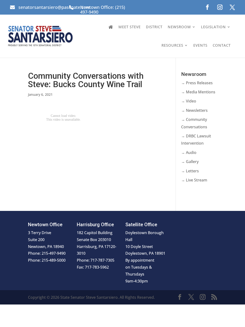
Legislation (213, 26)
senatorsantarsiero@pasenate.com (54, 7)
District (154, 26)
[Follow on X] (232, 7)
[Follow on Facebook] (207, 7)
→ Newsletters (194, 110)
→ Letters (190, 171)
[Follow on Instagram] (220, 7)
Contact (222, 45)
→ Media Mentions (198, 92)
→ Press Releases (197, 82)
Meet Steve (129, 26)
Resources (172, 45)
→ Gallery (190, 161)
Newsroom (179, 26)
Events (200, 45)
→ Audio (188, 152)
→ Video (188, 101)
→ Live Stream (194, 180)
